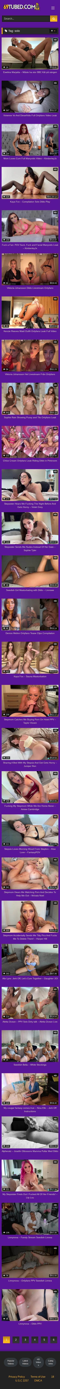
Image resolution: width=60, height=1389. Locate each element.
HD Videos (38, 1362)
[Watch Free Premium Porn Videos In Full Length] (25, 7)
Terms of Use (38, 1376)
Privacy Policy (17, 1376)
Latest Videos (25, 1362)
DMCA (38, 1380)
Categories (50, 1362)
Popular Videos (10, 1362)
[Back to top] (50, 1379)
